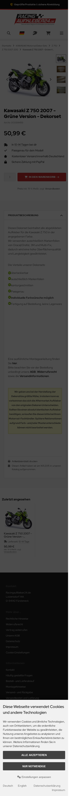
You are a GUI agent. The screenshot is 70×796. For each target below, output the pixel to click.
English (22, 785)
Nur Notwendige (34, 766)
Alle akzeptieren (34, 755)
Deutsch (8, 785)
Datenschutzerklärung (47, 785)
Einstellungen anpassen (36, 777)
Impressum (58, 790)
